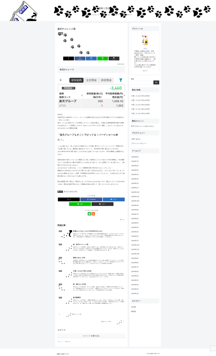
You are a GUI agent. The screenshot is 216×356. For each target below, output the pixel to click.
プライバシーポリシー (138, 143)
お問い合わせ (135, 139)
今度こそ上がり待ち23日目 (140, 105)
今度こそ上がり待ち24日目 (140, 100)
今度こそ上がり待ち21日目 (140, 113)
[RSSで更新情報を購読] (93, 213)
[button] (114, 58)
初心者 (67, 191)
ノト (145, 48)
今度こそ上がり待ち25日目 (140, 96)
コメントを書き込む (91, 336)
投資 (72, 191)
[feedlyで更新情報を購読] (89, 213)
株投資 (60, 191)
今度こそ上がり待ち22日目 (140, 109)
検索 (132, 79)
